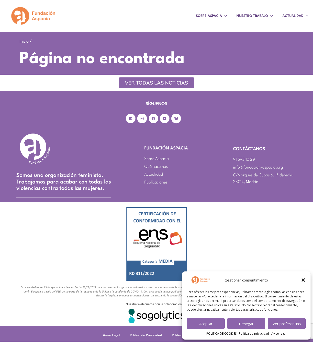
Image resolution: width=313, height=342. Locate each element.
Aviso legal (278, 333)
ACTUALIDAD (292, 16)
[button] (303, 280)
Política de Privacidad (146, 335)
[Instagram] (142, 118)
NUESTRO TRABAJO (252, 16)
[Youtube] (164, 118)
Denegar (246, 323)
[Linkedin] (130, 118)
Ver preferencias (287, 323)
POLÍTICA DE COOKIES (221, 333)
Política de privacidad (254, 333)
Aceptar (205, 323)
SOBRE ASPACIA (209, 16)
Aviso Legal (111, 335)
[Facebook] (153, 118)
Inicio (24, 41)
